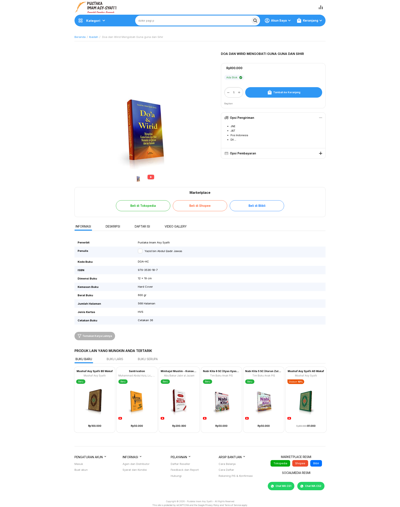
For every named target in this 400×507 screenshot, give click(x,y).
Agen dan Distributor (136, 464)
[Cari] (255, 20)
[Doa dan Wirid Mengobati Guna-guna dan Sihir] (144, 109)
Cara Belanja (227, 464)
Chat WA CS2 (312, 486)
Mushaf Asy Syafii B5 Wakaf (95, 371)
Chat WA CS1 (283, 486)
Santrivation (137, 371)
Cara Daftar (226, 469)
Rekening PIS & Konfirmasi (236, 475)
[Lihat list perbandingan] (321, 7)
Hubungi (176, 475)
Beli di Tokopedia (143, 205)
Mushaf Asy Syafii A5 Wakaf (306, 371)
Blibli (316, 463)
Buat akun (81, 469)
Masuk (78, 464)
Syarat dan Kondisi (135, 469)
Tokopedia (280, 463)
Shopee (300, 463)
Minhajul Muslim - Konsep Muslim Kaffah (179, 371)
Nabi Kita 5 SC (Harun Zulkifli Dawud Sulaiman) (263, 371)
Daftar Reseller (180, 464)
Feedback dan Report (185, 469)
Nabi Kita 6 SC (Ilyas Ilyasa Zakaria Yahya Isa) (221, 371)
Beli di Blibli (257, 205)
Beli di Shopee (200, 205)
